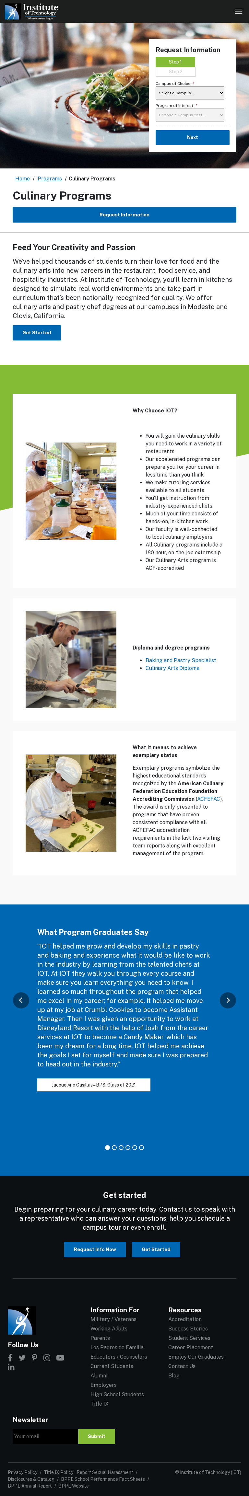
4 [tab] (127, 1147)
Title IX (99, 1404)
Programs (50, 179)
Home (22, 179)
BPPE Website (73, 1486)
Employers (103, 1385)
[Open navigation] (238, 11)
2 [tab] (114, 1147)
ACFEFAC (208, 799)
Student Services (189, 1338)
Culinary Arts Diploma (172, 668)
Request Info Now (95, 1249)
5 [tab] (134, 1147)
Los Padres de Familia (117, 1347)
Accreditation (185, 1319)
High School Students (117, 1394)
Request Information (124, 214)
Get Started (36, 332)
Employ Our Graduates (196, 1357)
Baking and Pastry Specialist (181, 660)
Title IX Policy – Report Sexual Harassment (88, 1472)
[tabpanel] (124, 1016)
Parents (100, 1338)
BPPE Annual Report (30, 1486)
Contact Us (182, 1366)
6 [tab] (141, 1147)
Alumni (98, 1376)
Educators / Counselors (118, 1357)
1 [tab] (107, 1147)
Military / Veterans (113, 1319)
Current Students (111, 1366)
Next (192, 137)
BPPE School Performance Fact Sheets (103, 1479)
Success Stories (188, 1329)
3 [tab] (121, 1147)
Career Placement (190, 1347)
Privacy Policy (22, 1472)
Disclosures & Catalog (31, 1479)
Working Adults (108, 1329)
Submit (96, 1436)
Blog (174, 1376)
